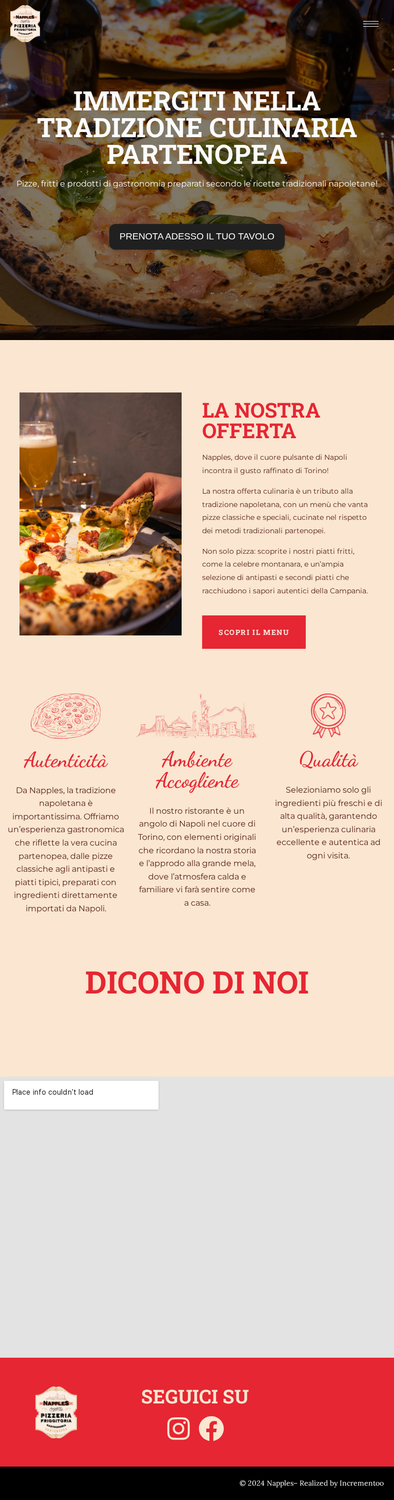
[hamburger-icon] (371, 24)
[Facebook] (211, 1428)
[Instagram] (178, 1428)
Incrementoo (362, 1483)
